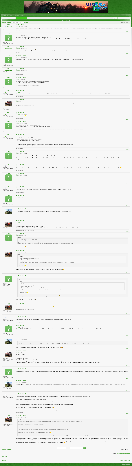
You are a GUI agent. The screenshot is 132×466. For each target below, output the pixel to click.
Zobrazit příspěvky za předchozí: (51, 447)
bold (9, 99)
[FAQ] (116, 18)
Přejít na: (114, 453)
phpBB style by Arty (124, 464)
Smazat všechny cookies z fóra (125, 460)
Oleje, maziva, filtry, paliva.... (123, 453)
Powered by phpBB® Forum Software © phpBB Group (128, 464)
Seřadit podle (68, 447)
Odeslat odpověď (7, 22)
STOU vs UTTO (66, 20)
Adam (8, 24)
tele (9, 233)
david (8, 208)
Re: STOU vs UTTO (21, 34)
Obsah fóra (4, 460)
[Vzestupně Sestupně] (81, 447)
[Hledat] (114, 18)
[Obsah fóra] (3, 18)
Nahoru (127, 31)
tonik (8, 34)
